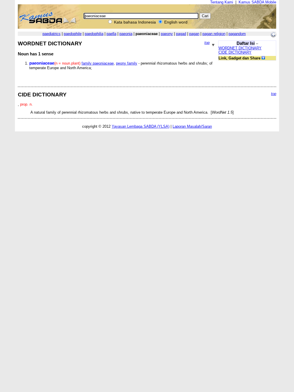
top (207, 42)
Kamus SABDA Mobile (257, 2)
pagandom (237, 34)
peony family (126, 63)
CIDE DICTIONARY (235, 52)
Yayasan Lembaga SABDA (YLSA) (140, 126)
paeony (167, 34)
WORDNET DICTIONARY (240, 48)
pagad (181, 34)
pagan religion (213, 34)
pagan (194, 34)
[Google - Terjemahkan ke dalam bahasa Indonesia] (273, 36)
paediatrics (51, 34)
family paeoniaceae (98, 63)
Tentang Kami (221, 2)
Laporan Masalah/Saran (192, 126)
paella (111, 34)
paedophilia (94, 34)
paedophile (73, 34)
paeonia (125, 34)
